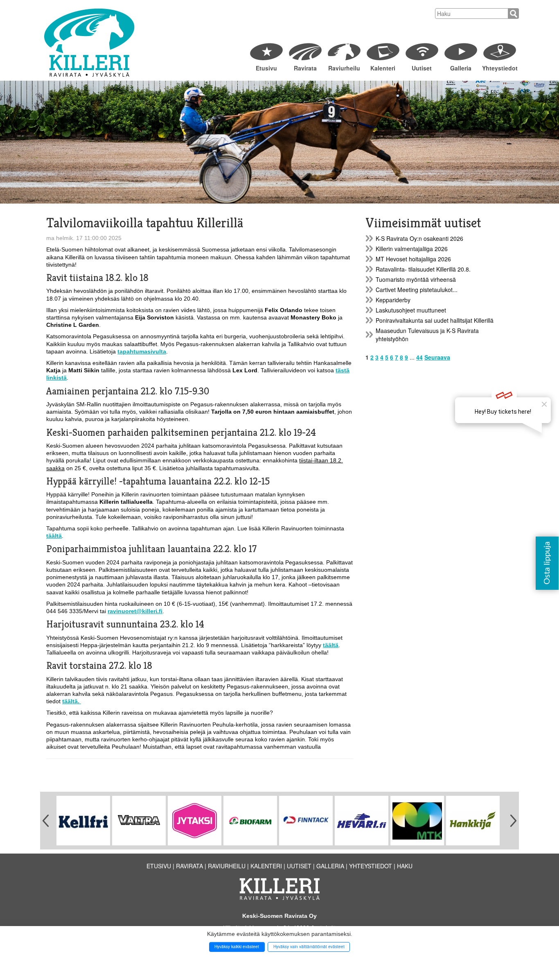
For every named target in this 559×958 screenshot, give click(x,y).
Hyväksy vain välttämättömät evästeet (309, 946)
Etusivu (266, 68)
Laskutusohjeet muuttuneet (411, 310)
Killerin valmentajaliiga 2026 (412, 249)
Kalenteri (382, 68)
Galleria (460, 68)
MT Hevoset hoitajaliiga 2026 (413, 259)
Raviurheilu (344, 68)
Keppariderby (393, 300)
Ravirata (305, 68)
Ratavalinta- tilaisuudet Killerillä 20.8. (423, 269)
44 (419, 357)
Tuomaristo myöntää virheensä (416, 279)
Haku (404, 866)
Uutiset (422, 68)
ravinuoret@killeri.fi (135, 611)
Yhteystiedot (499, 68)
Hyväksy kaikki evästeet (236, 946)
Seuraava (437, 357)
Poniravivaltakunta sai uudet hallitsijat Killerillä (435, 320)
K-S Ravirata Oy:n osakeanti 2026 (419, 238)
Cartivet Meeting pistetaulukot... (417, 289)
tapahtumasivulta (141, 351)
